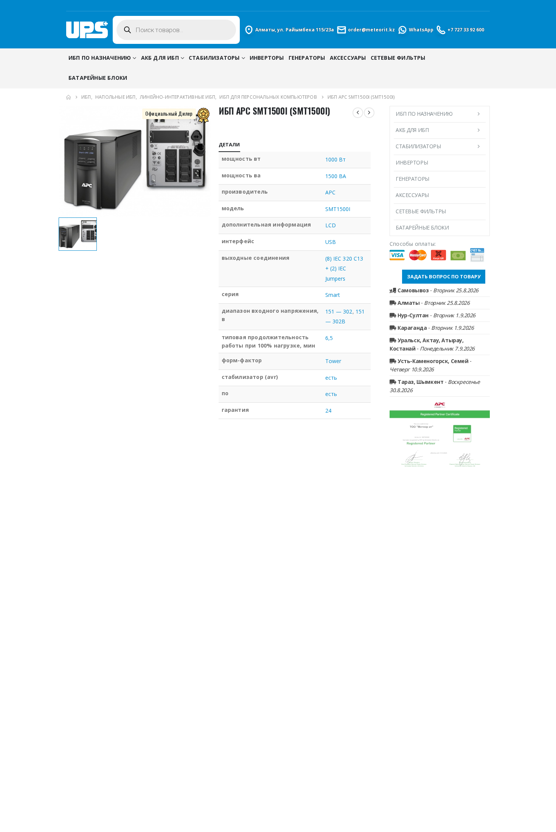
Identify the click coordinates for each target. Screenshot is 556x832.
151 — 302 (339, 311)
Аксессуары (348, 57)
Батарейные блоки (97, 77)
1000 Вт (335, 159)
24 (328, 410)
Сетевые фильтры (398, 57)
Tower (333, 361)
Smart (332, 294)
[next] (369, 112)
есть (331, 377)
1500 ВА (335, 176)
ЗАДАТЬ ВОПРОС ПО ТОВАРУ (443, 276)
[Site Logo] (87, 30)
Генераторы (307, 57)
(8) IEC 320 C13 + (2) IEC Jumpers (344, 268)
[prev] (358, 112)
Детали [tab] (229, 144)
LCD (330, 225)
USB (330, 241)
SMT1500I (338, 209)
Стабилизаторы (214, 57)
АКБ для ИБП (160, 57)
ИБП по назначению (99, 57)
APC (330, 192)
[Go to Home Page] (68, 97)
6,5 (329, 337)
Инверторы (267, 57)
